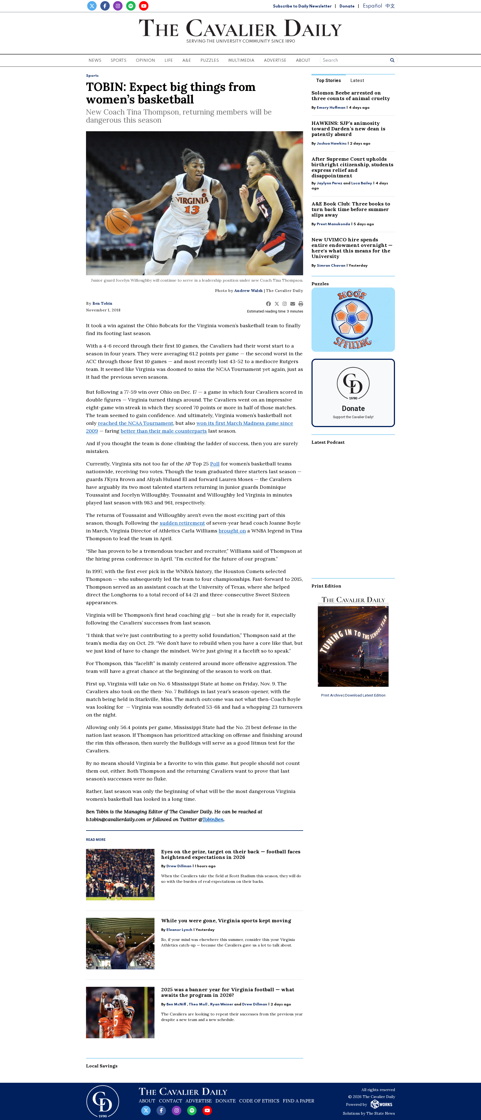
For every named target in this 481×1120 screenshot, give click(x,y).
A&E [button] (186, 61)
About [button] (303, 61)
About (147, 1101)
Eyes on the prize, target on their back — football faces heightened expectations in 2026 (230, 854)
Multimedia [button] (241, 61)
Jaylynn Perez (329, 183)
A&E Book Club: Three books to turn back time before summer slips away (350, 209)
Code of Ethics (259, 1101)
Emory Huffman (331, 108)
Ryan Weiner (221, 1004)
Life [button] (169, 61)
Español (372, 6)
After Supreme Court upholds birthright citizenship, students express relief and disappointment (352, 167)
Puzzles (209, 61)
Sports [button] (118, 61)
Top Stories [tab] (328, 80)
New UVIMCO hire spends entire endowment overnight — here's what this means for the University (351, 247)
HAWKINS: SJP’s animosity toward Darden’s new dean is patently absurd (348, 128)
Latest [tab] (357, 80)
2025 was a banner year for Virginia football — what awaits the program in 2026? (227, 992)
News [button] (95, 61)
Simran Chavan (331, 265)
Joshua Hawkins (332, 143)
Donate (347, 6)
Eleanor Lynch (179, 930)
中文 (390, 6)
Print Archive (332, 695)
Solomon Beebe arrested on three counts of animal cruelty (350, 95)
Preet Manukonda (333, 224)
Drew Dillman (179, 866)
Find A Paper (298, 1101)
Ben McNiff (176, 1004)
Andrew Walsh (248, 290)
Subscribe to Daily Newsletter (302, 6)
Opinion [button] (145, 61)
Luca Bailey (361, 183)
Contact (170, 1101)
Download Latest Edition (365, 695)
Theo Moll (198, 1004)
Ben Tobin (102, 303)
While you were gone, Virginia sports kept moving (226, 920)
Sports (92, 76)
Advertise (275, 61)
